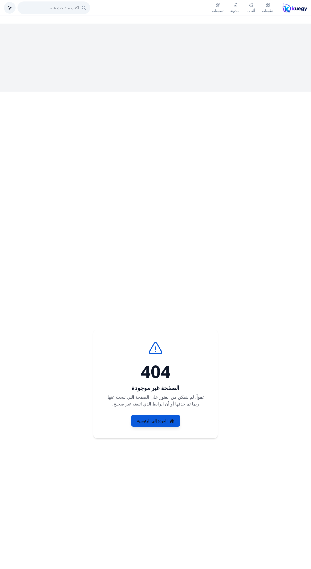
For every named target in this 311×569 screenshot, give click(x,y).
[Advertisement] (155, 58)
